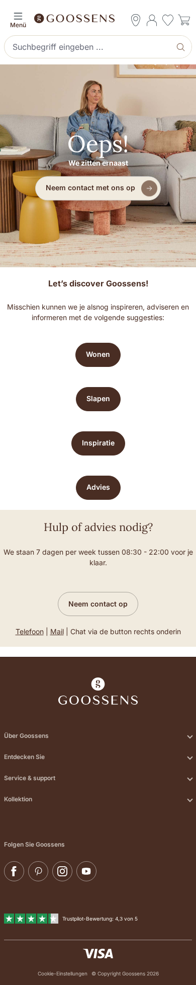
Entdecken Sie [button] (24, 757)
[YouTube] (86, 871)
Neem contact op (98, 603)
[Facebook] (14, 871)
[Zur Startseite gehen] (98, 17)
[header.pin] (136, 20)
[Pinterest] (38, 871)
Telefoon (30, 631)
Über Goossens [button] (26, 735)
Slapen (98, 398)
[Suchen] (181, 47)
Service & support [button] (29, 778)
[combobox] (88, 47)
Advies (98, 487)
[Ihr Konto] (152, 20)
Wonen (98, 354)
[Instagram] (62, 871)
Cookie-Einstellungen (62, 973)
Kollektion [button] (18, 799)
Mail (57, 631)
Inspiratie (98, 442)
